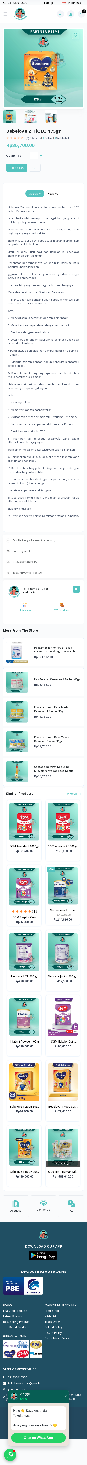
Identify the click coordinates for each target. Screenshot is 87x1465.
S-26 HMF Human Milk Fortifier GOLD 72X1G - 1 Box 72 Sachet (62, 1172)
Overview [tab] (35, 193)
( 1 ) (34, 911)
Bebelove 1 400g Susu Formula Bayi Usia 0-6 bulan (62, 1107)
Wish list (50, 1316)
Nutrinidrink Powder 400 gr (63, 910)
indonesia (74, 3)
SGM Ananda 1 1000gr (24, 846)
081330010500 (17, 3)
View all (73, 794)
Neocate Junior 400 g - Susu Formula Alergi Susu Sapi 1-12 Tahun (63, 976)
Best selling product (16, 1322)
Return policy (53, 1333)
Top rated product (15, 1327)
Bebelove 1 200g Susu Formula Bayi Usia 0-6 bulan (24, 1107)
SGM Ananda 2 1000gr (62, 846)
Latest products (13, 1316)
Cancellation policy (57, 1338)
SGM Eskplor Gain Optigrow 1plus (24, 917)
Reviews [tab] (53, 193)
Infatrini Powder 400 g (24, 1041)
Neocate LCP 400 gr (24, 976)
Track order (52, 1322)
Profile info (52, 1311)
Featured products (15, 1311)
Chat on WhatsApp (38, 1437)
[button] (43, 1255)
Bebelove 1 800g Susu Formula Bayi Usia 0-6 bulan (24, 1172)
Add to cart (17, 168)
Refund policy (53, 1327)
